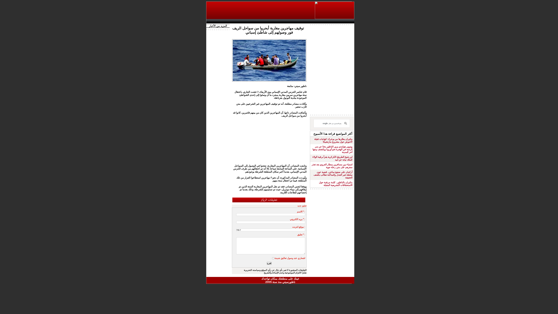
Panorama (248, 21)
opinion (236, 21)
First (347, 21)
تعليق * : (301, 234)
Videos (263, 21)
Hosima (310, 21)
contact (216, 21)
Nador (335, 21)
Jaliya (275, 21)
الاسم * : (301, 211)
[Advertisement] (261, 10)
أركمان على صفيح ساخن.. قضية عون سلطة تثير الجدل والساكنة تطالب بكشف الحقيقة (333, 175)
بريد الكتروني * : (297, 219)
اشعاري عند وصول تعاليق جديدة (290, 258)
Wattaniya (286, 21)
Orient (297, 21)
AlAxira (227, 21)
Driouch (323, 21)
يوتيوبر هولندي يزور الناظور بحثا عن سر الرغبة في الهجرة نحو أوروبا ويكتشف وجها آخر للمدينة (332, 149)
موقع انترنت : (298, 227)
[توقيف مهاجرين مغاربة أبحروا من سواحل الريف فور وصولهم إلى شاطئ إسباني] (269, 40)
